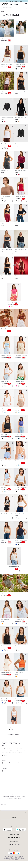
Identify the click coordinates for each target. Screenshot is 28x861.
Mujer (11, 4)
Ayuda (14, 817)
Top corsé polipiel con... (7, 276)
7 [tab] (6, 72)
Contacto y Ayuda (14, 813)
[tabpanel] (14, 292)
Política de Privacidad (9, 857)
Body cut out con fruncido (21, 143)
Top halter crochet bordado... (8, 38)
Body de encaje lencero (7, 117)
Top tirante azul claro (6, 355)
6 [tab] (19, 46)
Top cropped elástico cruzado (8, 434)
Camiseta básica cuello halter (8, 646)
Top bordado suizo (19, 619)
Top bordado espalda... (6, 408)
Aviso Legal (11, 859)
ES (13, 844)
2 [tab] (2, 46)
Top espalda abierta (6, 672)
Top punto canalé (5, 540)
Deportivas (6, 771)
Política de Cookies (18, 857)
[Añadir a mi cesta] (26, 42)
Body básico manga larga (21, 117)
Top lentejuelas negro (20, 276)
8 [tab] (21, 442)
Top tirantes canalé (5, 461)
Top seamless (4, 170)
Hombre (15, 4)
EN (19, 844)
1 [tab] (15, 46)
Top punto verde (5, 593)
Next (12, 54)
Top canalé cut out (12, 302)
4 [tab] (4, 46)
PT (16, 844)
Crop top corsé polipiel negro (8, 249)
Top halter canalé (5, 619)
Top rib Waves (4, 381)
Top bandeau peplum (20, 64)
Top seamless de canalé (7, 223)
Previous (2, 54)
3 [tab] (3, 46)
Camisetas (6, 763)
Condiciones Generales (19, 858)
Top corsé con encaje (20, 91)
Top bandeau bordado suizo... (8, 91)
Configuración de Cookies (8, 858)
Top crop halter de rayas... (7, 64)
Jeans (16, 763)
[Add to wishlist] (26, 20)
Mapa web (17, 859)
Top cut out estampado (6, 513)
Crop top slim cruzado (20, 223)
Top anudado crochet (6, 328)
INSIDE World (14, 822)
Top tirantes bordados (13, 566)
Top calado (17, 408)
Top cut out (18, 646)
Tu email (3, 802)
